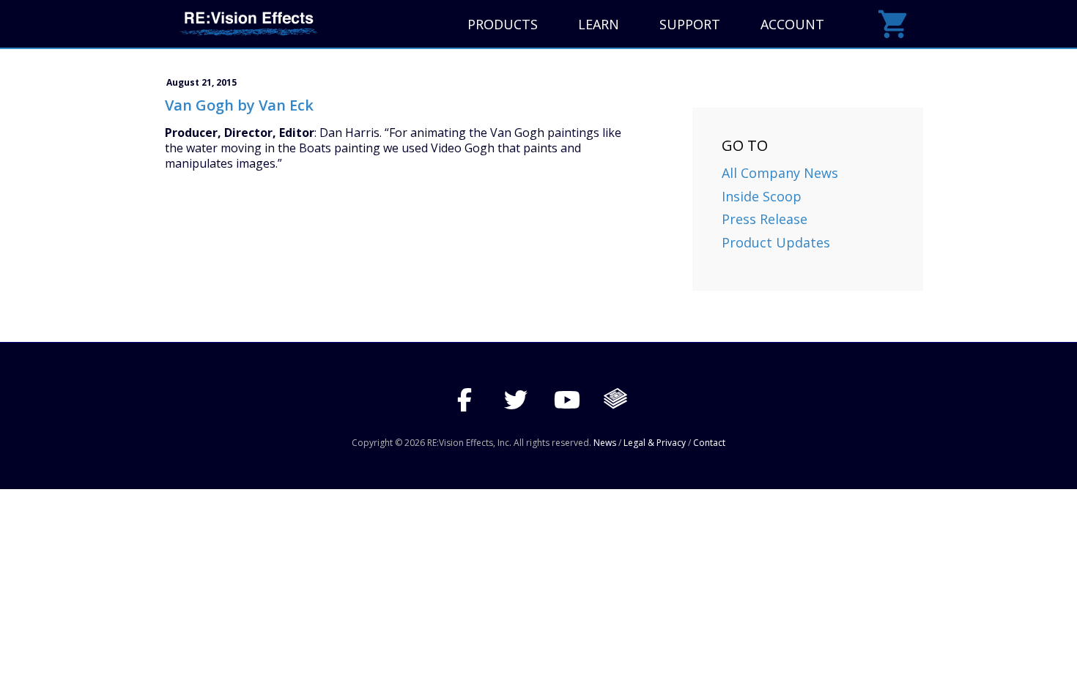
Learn (598, 24)
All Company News (780, 173)
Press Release (764, 219)
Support (689, 24)
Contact (709, 442)
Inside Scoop (762, 196)
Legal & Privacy (654, 442)
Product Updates (776, 242)
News (604, 442)
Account (792, 24)
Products (502, 24)
